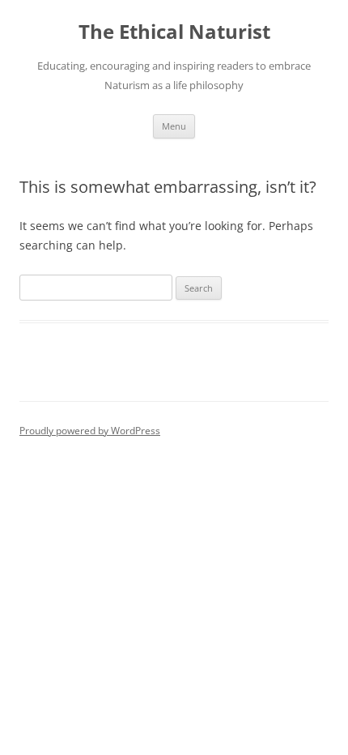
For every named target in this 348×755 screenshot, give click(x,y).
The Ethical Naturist (174, 32)
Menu (174, 126)
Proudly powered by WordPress (89, 430)
